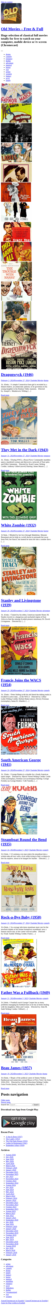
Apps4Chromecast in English (36, 1301)
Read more (5, 395)
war (7, 70)
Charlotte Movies (36, 380)
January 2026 (11, 1170)
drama (8, 54)
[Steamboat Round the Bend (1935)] (19, 834)
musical (9, 65)
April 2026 (10, 1163)
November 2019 (12, 1233)
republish (9, 1281)
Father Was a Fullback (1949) (25, 992)
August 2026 (11, 1155)
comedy (9, 57)
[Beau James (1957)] (19, 1062)
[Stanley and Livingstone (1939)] (19, 594)
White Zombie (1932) (18, 525)
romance (9, 59)
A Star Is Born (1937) (14, 1137)
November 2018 (12, 1244)
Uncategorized (11, 1292)
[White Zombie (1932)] (19, 519)
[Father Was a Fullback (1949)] (19, 987)
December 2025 (12, 1172)
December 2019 (12, 1231)
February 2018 (11, 1253)
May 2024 (10, 1192)
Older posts (5, 1100)
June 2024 (10, 1190)
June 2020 (10, 1224)
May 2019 (10, 1240)
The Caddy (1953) (13, 1139)
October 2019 (11, 1235)
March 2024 (10, 1196)
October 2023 (11, 1207)
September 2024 (12, 1183)
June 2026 (10, 1159)
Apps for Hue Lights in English (13, 1303)
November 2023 (12, 1205)
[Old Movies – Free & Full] (11, 23)
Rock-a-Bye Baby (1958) (21, 917)
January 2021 (11, 1218)
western (9, 74)
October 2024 (11, 1181)
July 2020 (9, 1222)
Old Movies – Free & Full (22, 29)
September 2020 (12, 1220)
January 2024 (11, 1200)
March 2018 (10, 1250)
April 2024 (10, 1194)
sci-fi (8, 78)
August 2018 (11, 1246)
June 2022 (10, 1216)
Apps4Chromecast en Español (12, 1301)
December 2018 (12, 1242)
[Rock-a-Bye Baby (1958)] (19, 911)
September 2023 (12, 1209)
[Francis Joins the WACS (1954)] (19, 674)
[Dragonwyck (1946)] (19, 369)
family (8, 80)
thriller (8, 61)
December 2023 (12, 1203)
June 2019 (10, 1237)
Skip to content (6, 2)
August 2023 (11, 1211)
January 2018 (11, 1255)
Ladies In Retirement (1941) (16, 1143)
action (8, 72)
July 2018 (9, 1248)
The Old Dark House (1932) (17, 1141)
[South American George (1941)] (19, 754)
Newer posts (6, 1102)
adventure (9, 63)
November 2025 (12, 1174)
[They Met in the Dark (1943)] (19, 444)
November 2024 (12, 1179)
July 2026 (9, 1157)
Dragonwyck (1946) (17, 374)
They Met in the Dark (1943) (24, 450)
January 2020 (11, 1229)
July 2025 (9, 1177)
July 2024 (9, 1187)
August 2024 (11, 1185)
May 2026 (10, 1161)
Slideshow (10, 1288)
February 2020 (11, 1226)
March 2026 (10, 1166)
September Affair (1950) (15, 1145)
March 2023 (10, 1213)
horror (8, 67)
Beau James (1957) (16, 1068)
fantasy (8, 76)
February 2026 (11, 1168)
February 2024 (11, 1198)
